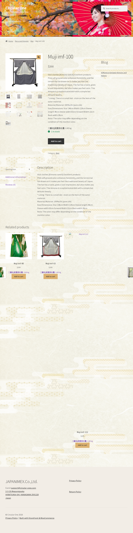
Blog (54, 21)
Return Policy (75, 491)
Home (10, 41)
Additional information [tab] (15, 177)
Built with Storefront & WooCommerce (36, 518)
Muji (32, 41)
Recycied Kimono (36, 21)
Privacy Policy (75, 480)
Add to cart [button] (18, 276)
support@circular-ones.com (23, 488)
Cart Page (9, 31)
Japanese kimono (13, 21)
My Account (69, 21)
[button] (39, 57)
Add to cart (56, 141)
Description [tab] (10, 169)
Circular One (15, 8)
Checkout (83, 21)
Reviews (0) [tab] (10, 184)
